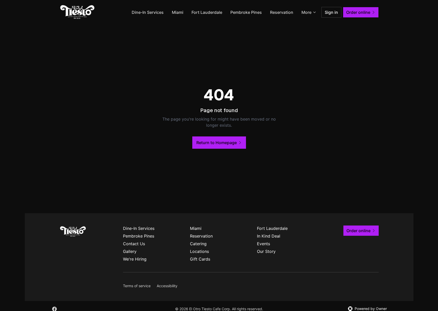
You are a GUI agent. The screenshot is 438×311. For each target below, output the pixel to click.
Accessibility (167, 286)
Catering (198, 243)
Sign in (331, 12)
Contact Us (134, 243)
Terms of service (137, 286)
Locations (199, 251)
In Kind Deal (268, 236)
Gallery (130, 251)
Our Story (266, 251)
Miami (177, 12)
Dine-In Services (148, 12)
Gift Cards (200, 259)
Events (263, 243)
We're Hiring (135, 259)
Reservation (281, 12)
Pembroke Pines (246, 12)
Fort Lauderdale (207, 12)
